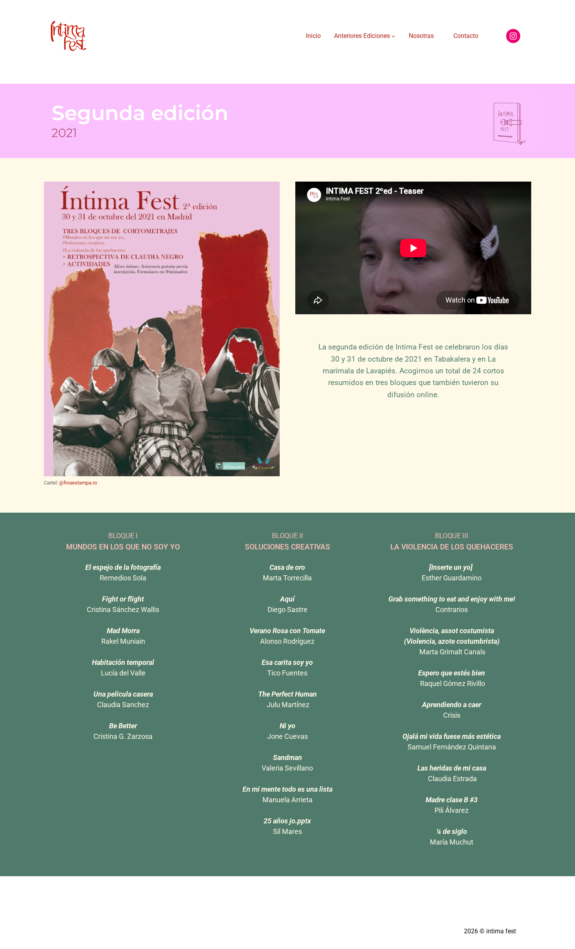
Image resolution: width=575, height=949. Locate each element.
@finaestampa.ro (78, 483)
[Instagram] (513, 36)
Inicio (313, 36)
